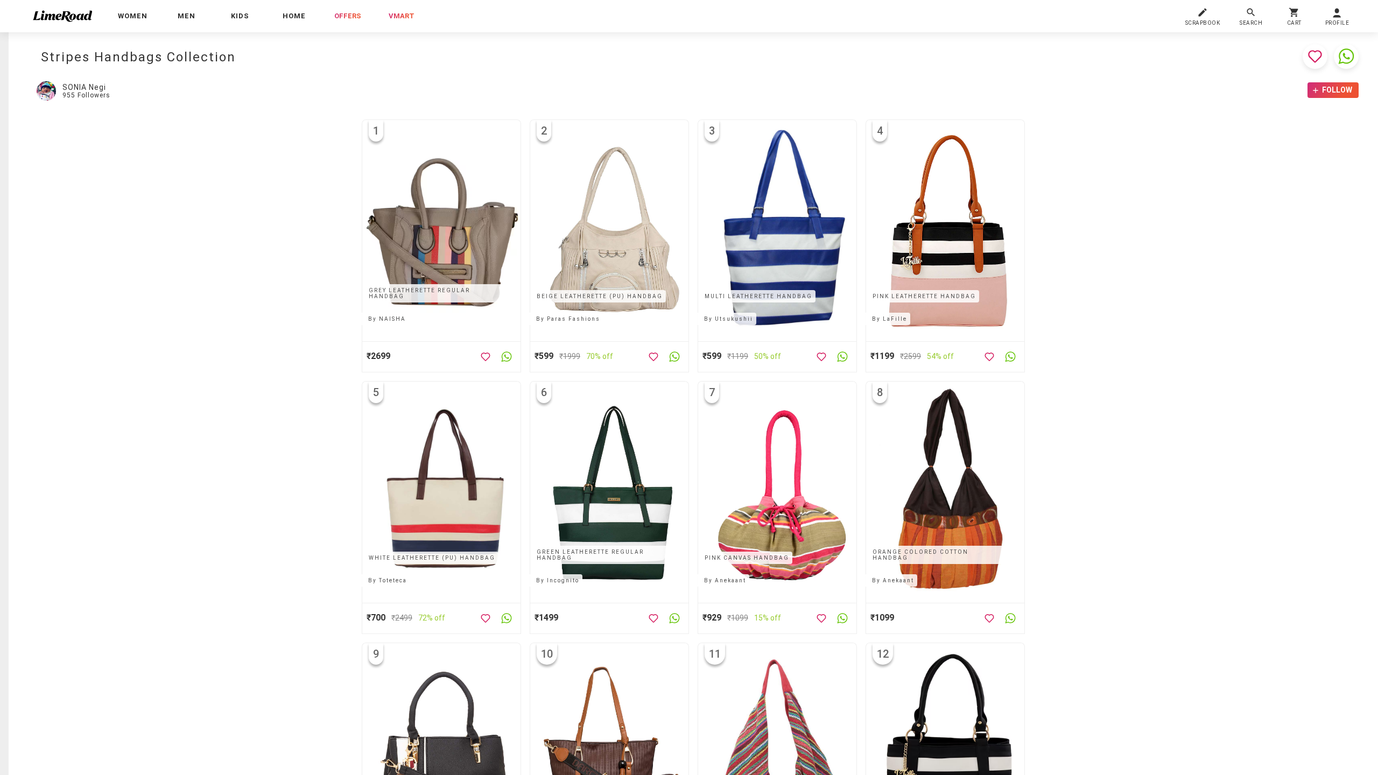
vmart (401, 16)
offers (347, 16)
